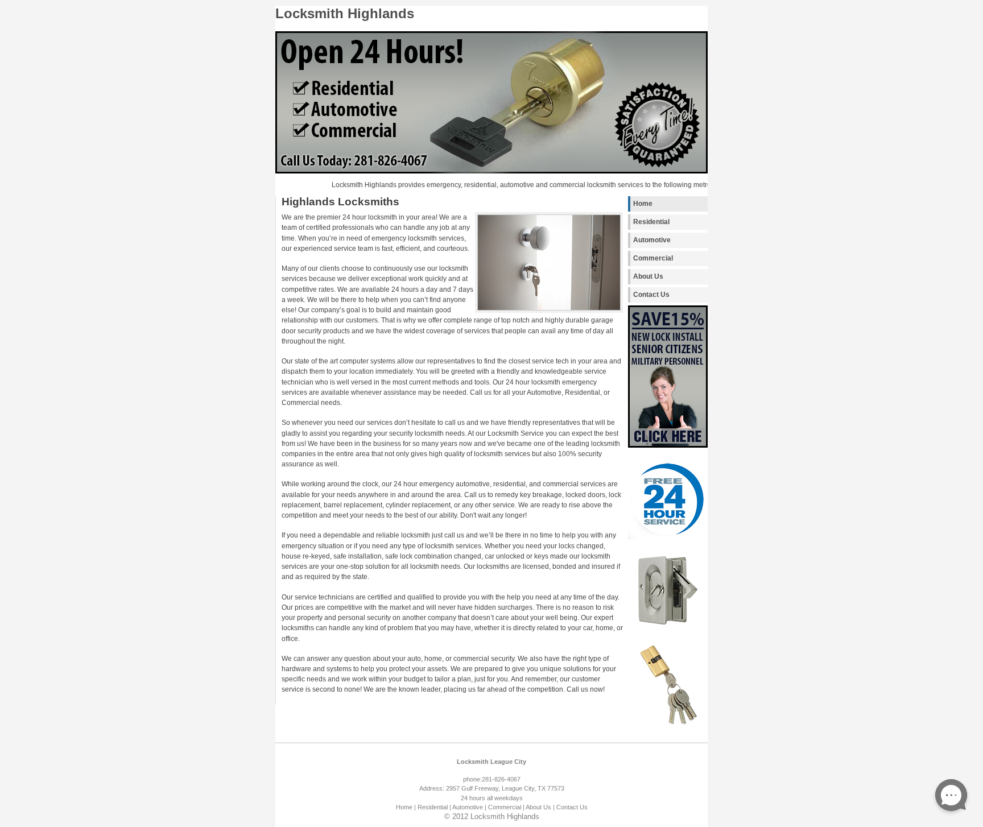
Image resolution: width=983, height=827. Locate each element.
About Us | (540, 807)
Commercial (653, 258)
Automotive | (469, 807)
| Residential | (432, 807)
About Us (648, 276)
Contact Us (651, 295)
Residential (651, 222)
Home (642, 204)
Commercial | (506, 807)
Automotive (652, 240)
